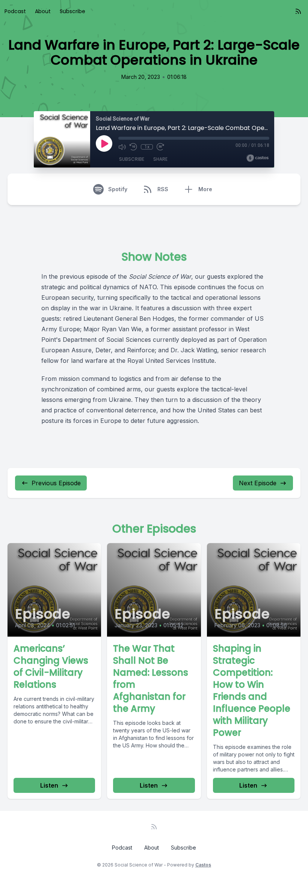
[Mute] (122, 146)
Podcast (15, 11)
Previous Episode (56, 483)
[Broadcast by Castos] (257, 158)
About (43, 11)
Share (160, 159)
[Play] (104, 143)
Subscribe (72, 11)
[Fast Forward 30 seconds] (160, 147)
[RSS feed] (298, 11)
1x (147, 146)
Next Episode (257, 483)
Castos (203, 865)
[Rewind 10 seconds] (133, 147)
